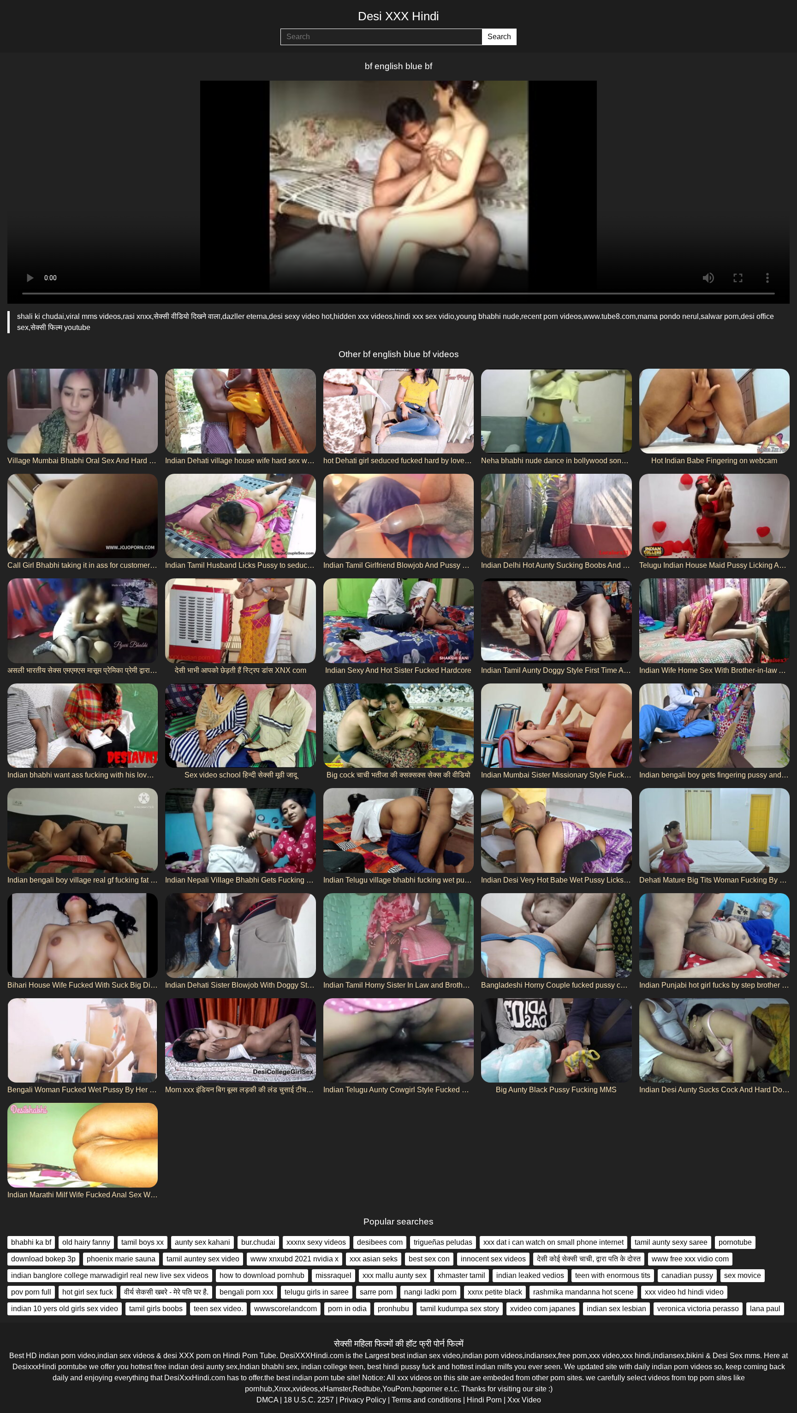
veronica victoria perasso (698, 1309)
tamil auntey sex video (203, 1259)
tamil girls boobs (156, 1309)
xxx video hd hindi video (684, 1292)
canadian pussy (687, 1275)
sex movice (742, 1275)
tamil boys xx (142, 1242)
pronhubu (393, 1309)
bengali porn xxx (247, 1292)
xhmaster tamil (461, 1275)
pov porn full (31, 1292)
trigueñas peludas (443, 1242)
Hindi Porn (484, 1400)
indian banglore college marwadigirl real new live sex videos (109, 1275)
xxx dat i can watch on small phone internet (553, 1242)
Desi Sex (728, 1356)
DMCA (267, 1400)
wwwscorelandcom (285, 1309)
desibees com (380, 1242)
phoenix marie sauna (121, 1259)
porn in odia (347, 1309)
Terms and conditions (426, 1400)
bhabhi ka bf (31, 1242)
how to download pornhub (262, 1275)
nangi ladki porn (430, 1292)
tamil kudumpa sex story (459, 1309)
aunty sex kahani (202, 1242)
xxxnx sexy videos (316, 1242)
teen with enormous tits (612, 1275)
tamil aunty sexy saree (671, 1242)
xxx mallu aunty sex (395, 1275)
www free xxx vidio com (690, 1259)
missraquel (333, 1275)
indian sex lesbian (616, 1309)
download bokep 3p (43, 1259)
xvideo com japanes (543, 1309)
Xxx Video (524, 1400)
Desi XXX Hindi (398, 16)
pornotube (735, 1242)
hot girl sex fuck (87, 1292)
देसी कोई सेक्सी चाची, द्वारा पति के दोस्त (589, 1259)
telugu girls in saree (317, 1292)
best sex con (429, 1259)
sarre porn (376, 1292)
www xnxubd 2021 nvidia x (294, 1259)
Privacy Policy (362, 1400)
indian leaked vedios (530, 1275)
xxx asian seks (374, 1259)
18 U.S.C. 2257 (309, 1400)
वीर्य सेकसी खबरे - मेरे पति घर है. (166, 1292)
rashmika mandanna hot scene (583, 1292)
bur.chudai (258, 1242)
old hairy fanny (86, 1242)
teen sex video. (218, 1309)
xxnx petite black (495, 1292)
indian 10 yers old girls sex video (64, 1309)
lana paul (765, 1309)
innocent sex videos (493, 1259)
